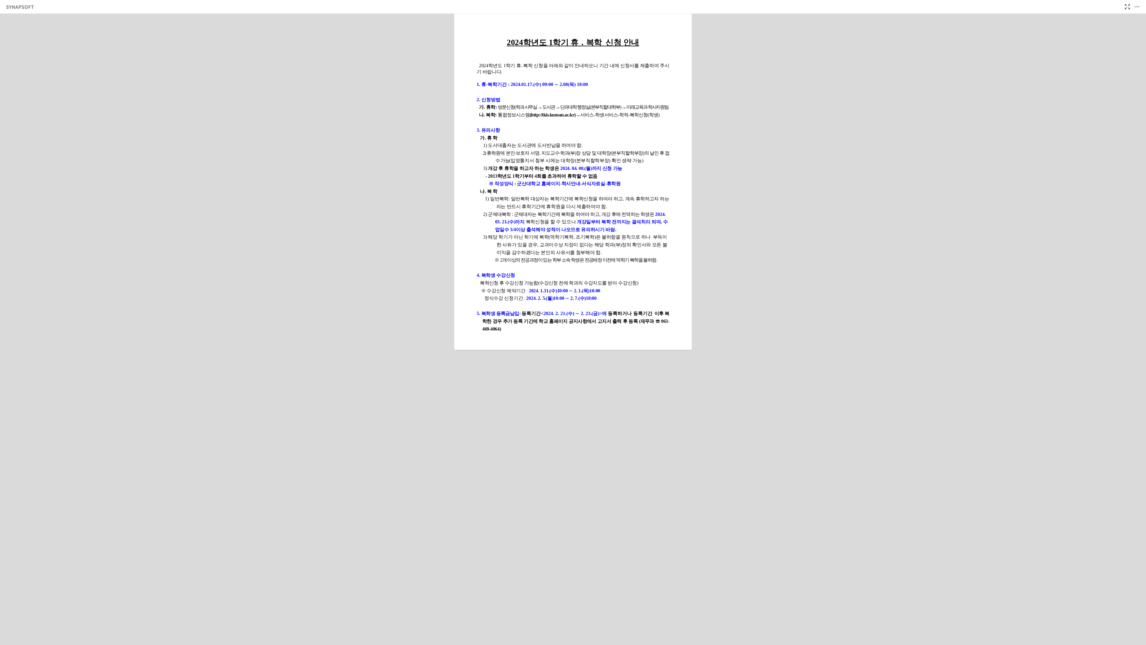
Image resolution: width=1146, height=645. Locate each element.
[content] (573, 329)
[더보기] (1137, 7)
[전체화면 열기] (1127, 7)
